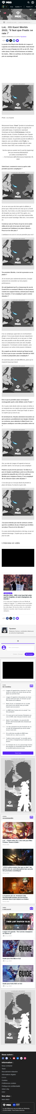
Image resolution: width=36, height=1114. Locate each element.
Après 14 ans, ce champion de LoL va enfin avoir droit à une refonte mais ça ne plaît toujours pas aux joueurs (18, 705)
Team (4, 1069)
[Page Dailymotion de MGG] (17, 1058)
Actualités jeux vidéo (12, 22)
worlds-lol (8, 593)
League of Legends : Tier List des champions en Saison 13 (18, 932)
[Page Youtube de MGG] (14, 1058)
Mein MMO (5, 1099)
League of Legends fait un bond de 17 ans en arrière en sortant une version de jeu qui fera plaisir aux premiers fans (18, 692)
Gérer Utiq (5, 1089)
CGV (3, 1092)
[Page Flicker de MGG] (21, 1058)
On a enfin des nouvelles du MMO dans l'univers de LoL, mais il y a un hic (17, 734)
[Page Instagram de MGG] (25, 1058)
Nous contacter (7, 1066)
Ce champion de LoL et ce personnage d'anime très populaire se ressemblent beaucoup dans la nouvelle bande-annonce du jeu (19, 746)
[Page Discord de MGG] (6, 1058)
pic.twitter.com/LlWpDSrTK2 (18, 154)
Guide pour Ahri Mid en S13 (12, 958)
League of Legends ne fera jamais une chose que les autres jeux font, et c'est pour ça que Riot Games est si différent (18, 698)
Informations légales (9, 1074)
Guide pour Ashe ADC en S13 (12, 983)
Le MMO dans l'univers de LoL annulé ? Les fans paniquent (18, 711)
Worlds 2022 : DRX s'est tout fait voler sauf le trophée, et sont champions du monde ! (17, 597)
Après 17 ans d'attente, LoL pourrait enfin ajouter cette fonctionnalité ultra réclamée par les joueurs (18, 721)
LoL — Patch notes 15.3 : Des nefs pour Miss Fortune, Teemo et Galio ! (17, 841)
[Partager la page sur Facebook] (7, 40)
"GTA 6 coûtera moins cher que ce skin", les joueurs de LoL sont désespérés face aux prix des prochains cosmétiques (18, 869)
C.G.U (4, 1077)
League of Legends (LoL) (24, 22)
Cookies (4, 1080)
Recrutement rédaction (10, 1072)
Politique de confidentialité (11, 1086)
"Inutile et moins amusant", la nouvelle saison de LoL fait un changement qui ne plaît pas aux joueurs (19, 740)
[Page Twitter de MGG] (10, 1058)
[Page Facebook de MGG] (3, 1058)
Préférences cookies (9, 1083)
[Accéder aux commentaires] (17, 40)
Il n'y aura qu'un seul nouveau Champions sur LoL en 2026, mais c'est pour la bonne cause (18, 715)
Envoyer (30, 654)
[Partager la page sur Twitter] (10, 40)
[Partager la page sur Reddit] (14, 40)
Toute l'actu (18, 753)
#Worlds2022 (24, 152)
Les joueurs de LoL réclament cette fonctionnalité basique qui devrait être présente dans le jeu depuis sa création (16, 897)
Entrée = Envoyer (18, 654)
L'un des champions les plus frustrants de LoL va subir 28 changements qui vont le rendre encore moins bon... (18, 728)
